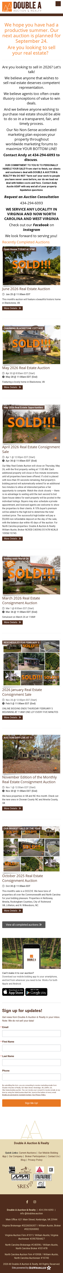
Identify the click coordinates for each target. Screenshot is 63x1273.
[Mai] (40, 1170)
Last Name (8, 1056)
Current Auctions (27, 1152)
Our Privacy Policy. (39, 1094)
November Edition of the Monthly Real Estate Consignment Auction (29, 779)
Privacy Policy (35, 1159)
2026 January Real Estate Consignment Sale (22, 692)
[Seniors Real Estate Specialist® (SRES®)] (25, 1184)
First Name (8, 1041)
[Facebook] (27, 1202)
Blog (23, 1159)
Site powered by (20, 1267)
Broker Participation (35, 1156)
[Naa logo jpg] (12, 1170)
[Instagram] (35, 1202)
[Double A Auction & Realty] (21, 6)
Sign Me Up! (31, 1103)
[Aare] (42, 1177)
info (22, 1213)
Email (5, 1027)
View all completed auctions (22, 924)
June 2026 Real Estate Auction (26, 288)
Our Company (16, 1156)
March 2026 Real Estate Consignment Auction (21, 600)
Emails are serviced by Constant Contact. (17, 1094)
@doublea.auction (34, 1213)
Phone (6, 1070)
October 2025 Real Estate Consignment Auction (22, 878)
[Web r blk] (51, 1170)
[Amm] (20, 1177)
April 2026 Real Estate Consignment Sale (31, 449)
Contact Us (53, 1156)
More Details (11, 308)
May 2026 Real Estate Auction (26, 367)
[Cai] (41, 1184)
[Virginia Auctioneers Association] (25, 1170)
